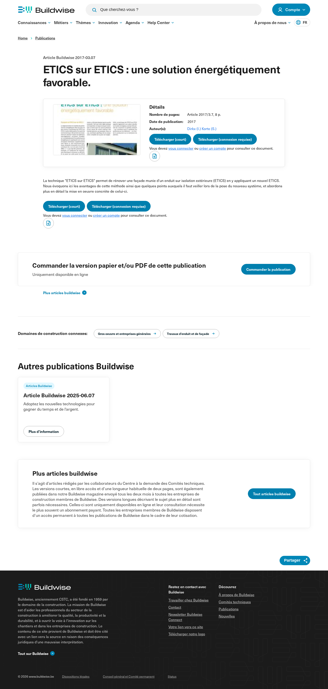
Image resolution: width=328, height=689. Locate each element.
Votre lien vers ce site (185, 626)
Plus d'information (44, 431)
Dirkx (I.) (194, 128)
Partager (292, 560)
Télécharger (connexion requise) (225, 139)
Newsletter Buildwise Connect (185, 617)
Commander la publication (268, 269)
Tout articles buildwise (272, 493)
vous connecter (180, 148)
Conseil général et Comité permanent (128, 676)
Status (172, 676)
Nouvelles (227, 616)
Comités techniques (235, 601)
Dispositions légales (75, 676)
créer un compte (212, 148)
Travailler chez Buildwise (188, 600)
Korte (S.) (209, 128)
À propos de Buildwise (236, 594)
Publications (229, 609)
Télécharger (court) (170, 139)
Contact (174, 607)
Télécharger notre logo (186, 633)
